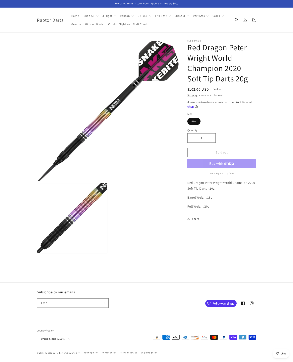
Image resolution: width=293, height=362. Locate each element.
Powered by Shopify (69, 352)
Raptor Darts (52, 352)
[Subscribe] (104, 303)
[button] (90, 16)
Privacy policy (109, 352)
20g (196, 122)
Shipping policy (149, 352)
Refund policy (91, 352)
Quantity (192, 130)
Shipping (192, 95)
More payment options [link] (221, 173)
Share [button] (195, 219)
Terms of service (128, 352)
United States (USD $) (53, 338)
